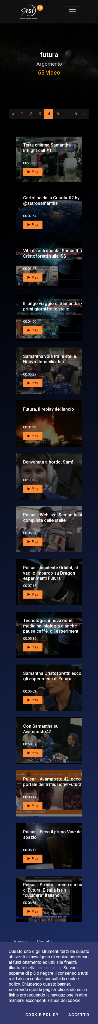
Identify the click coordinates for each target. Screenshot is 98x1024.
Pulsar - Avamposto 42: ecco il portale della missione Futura (53, 781)
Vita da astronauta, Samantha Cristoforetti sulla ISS (52, 253)
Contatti (44, 941)
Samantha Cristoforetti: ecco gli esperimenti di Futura (52, 676)
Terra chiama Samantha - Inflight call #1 (48, 147)
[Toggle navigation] (72, 11)
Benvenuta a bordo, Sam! (48, 462)
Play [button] (34, 172)
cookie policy (49, 967)
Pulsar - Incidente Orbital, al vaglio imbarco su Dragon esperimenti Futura (50, 573)
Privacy (21, 941)
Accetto (78, 1015)
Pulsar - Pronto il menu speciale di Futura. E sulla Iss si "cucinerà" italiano (55, 890)
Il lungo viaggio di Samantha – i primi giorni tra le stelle (54, 306)
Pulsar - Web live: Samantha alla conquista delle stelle (55, 517)
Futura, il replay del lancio (48, 409)
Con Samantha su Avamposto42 (41, 729)
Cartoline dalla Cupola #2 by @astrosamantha (51, 200)
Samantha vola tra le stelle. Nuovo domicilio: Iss (50, 359)
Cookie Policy (42, 1015)
